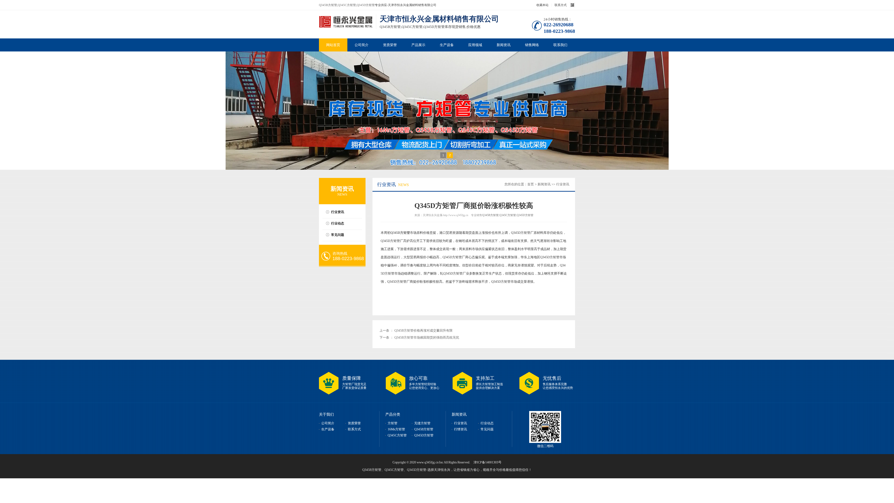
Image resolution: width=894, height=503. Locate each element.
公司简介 (362, 45)
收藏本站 (542, 5)
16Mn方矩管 (396, 429)
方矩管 (392, 423)
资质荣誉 (390, 45)
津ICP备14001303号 (487, 462)
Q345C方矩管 (347, 5)
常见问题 (337, 235)
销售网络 (532, 45)
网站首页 (333, 45)
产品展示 (418, 45)
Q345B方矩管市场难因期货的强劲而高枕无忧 (426, 337)
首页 (530, 184)
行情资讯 (460, 429)
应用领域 (475, 45)
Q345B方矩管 (328, 5)
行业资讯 (337, 212)
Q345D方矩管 (366, 5)
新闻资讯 (504, 45)
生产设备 (447, 45)
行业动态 (337, 223)
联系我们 (560, 45)
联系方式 (561, 5)
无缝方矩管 (422, 423)
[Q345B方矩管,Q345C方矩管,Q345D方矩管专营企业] (345, 22)
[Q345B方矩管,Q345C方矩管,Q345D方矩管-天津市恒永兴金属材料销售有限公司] (447, 110)
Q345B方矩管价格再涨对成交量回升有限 (423, 330)
